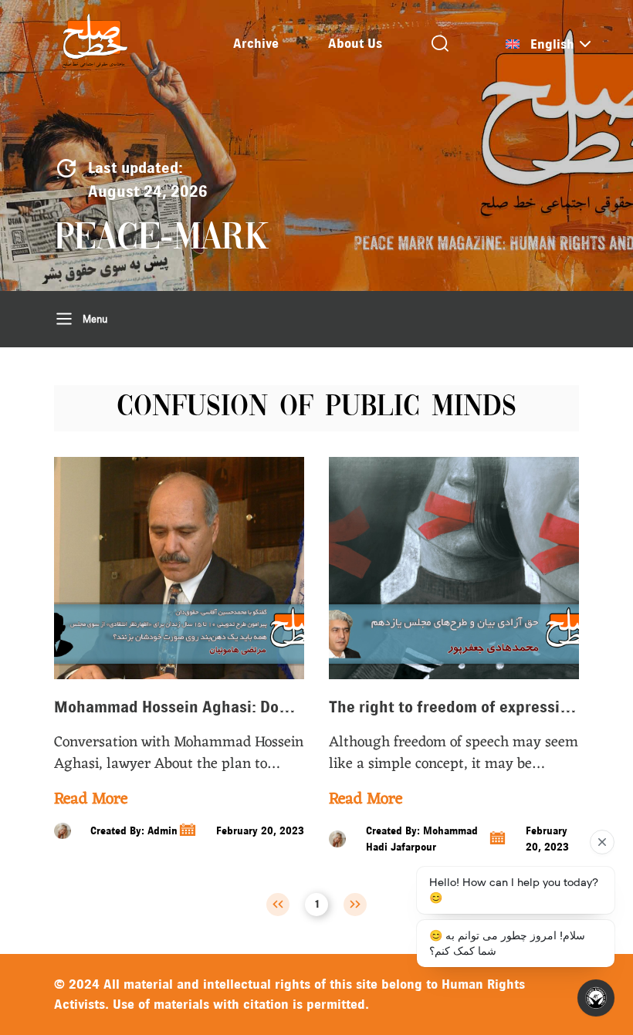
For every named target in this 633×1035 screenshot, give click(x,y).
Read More (90, 799)
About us (355, 43)
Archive (256, 43)
